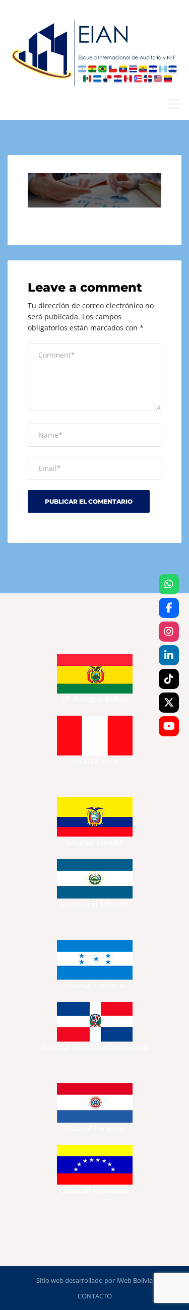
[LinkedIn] (169, 655)
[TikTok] (169, 679)
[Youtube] (169, 726)
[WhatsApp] (169, 584)
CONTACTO (95, 1295)
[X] (169, 703)
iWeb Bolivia (134, 1280)
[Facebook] (169, 608)
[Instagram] (169, 632)
